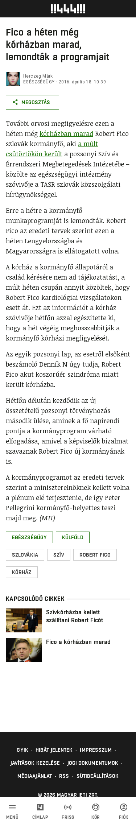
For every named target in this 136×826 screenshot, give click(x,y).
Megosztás (35, 102)
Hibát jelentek (54, 750)
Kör (95, 817)
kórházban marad (66, 133)
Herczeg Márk (38, 76)
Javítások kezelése (35, 763)
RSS (64, 776)
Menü (12, 817)
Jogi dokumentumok (93, 763)
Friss (68, 817)
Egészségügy (38, 81)
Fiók (123, 817)
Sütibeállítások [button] (98, 776)
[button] (29, 537)
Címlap (40, 817)
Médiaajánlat (34, 776)
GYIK (22, 750)
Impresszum (96, 750)
